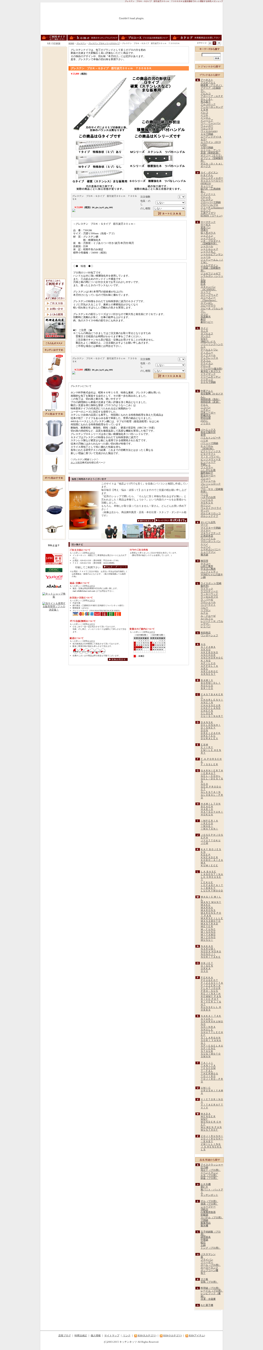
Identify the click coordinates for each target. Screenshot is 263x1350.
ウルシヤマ (207, 128)
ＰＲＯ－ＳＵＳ (209, 991)
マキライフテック (211, 533)
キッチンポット (209, 1195)
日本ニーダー (208, 412)
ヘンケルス (207, 500)
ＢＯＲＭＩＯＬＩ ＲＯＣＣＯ (211, 684)
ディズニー (207, 352)
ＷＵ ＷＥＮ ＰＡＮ (211, 1127)
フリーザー (207, 1262)
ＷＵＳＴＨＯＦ (209, 1130)
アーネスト (207, 80)
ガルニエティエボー (212, 178)
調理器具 (206, 1237)
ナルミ (204, 404)
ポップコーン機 (209, 1270)
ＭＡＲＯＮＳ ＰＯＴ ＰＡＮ (211, 914)
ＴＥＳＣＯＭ (208, 1068)
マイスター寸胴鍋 (211, 528)
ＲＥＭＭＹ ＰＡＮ (211, 996)
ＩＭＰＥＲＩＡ (209, 820)
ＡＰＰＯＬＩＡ (209, 666)
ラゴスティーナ (209, 591)
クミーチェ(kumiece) (212, 207)
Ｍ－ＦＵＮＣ (208, 929)
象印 (203, 319)
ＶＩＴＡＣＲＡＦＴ (212, 1104)
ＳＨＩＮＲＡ (208, 1027)
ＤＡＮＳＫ (207, 722)
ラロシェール (208, 602)
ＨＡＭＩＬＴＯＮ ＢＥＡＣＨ (211, 805)
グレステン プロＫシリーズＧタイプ (104, 43)
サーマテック (208, 222)
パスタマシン (208, 1254)
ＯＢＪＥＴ (207, 963)
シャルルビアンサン (212, 254)
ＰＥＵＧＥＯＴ (209, 980)
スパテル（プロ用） (212, 1217)
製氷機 (204, 1225)
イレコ (204, 112)
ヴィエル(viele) (209, 131)
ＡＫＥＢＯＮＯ (209, 652)
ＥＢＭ (204, 109)
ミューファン (208, 552)
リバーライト (208, 605)
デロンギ (206, 366)
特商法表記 (81, 1335)
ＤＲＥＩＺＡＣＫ (211, 733)
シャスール (207, 246)
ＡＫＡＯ (206, 649)
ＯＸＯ (204, 971)
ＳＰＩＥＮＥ (208, 1048)
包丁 (203, 1273)
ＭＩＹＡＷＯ (208, 934)
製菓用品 (206, 1223)
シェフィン (207, 235)
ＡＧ (203, 644)
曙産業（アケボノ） (212, 85)
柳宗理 (204, 561)
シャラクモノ (208, 251)
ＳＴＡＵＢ (207, 1051)
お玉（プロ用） (209, 1175)
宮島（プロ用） (209, 1282)
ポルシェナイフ (209, 516)
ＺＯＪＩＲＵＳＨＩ (212, 1136)
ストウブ (206, 292)
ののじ (204, 421)
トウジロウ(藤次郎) (211, 368)
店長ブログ (64, 1335)
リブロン (206, 610)
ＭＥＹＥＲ (207, 926)
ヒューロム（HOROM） (208, 447)
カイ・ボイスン (209, 172)
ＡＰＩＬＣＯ (208, 663)
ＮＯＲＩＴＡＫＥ (211, 957)
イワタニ (206, 117)
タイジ (204, 328)
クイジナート (208, 194)
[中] (214, 43)
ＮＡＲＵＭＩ (208, 949)
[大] (219, 43)
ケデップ (206, 210)
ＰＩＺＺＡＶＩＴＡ (212, 983)
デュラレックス (209, 358)
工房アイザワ (208, 213)
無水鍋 (204, 554)
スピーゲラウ (208, 305)
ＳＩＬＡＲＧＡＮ (211, 1037)
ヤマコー (206, 563)
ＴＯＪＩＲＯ (208, 1076)
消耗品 (204, 1209)
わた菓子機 (207, 1305)
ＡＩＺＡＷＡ (208, 647)
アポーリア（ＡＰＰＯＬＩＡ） (212, 97)
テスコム (206, 360)
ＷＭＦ (204, 339)
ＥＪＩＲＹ (207, 747)
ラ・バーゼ (207, 599)
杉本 (203, 284)
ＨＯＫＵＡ (207, 502)
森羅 (203, 281)
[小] (210, 43)
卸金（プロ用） (209, 1178)
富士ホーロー (208, 475)
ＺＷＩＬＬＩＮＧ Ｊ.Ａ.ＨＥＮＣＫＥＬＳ (211, 1147)
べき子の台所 (208, 497)
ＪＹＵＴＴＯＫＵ (211, 840)
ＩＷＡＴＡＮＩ (209, 828)
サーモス (206, 224)
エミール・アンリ (211, 150)
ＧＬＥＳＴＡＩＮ (211, 792)
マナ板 (204, 1279)
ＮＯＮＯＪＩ (208, 954)
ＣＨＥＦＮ (207, 710)
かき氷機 (206, 1184)
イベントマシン (209, 1172)
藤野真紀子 (207, 473)
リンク (126, 1335)
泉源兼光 (206, 316)
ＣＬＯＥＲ (207, 713)
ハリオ (204, 440)
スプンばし (207, 303)
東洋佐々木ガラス (211, 371)
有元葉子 (206, 101)
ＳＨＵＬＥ (207, 1029)
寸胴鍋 (204, 1220)
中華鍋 (204, 1240)
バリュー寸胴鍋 (209, 443)
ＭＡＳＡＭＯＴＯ (211, 921)
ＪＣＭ (204, 843)
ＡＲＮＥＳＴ (208, 674)
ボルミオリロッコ (211, 513)
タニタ (204, 331)
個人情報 (96, 1335)
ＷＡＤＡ (206, 1113)
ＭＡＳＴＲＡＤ (209, 923)
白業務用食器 (208, 1212)
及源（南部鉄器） (211, 153)
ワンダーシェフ (209, 635)
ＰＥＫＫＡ (207, 977)
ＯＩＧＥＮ (207, 966)
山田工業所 (207, 566)
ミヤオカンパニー (211, 549)
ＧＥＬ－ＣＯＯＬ (211, 776)
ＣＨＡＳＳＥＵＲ (211, 705)
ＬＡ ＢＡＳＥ (208, 871)
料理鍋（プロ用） (211, 1288)
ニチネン (206, 410)
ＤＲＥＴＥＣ (208, 735)
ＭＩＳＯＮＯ (208, 932)
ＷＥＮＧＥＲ (208, 1116)
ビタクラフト (208, 454)
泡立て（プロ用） (211, 1170)
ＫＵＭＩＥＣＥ (209, 865)
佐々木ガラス (208, 233)
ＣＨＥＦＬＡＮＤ (211, 708)
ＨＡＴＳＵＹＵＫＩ (212, 812)
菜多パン (206, 227)
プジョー (206, 478)
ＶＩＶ (204, 1107)
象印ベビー (207, 322)
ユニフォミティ (209, 572)
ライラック (207, 588)
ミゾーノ (206, 546)
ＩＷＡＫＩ (207, 826)
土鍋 (203, 1245)
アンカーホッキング (212, 107)
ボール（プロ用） (211, 1265)
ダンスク (206, 336)
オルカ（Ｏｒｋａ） (212, 163)
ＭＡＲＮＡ (207, 907)
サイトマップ (111, 1335)
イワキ (204, 115)
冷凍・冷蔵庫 (208, 1299)
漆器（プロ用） (209, 1204)
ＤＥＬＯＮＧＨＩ (211, 725)
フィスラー (207, 467)
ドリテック (207, 379)
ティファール (208, 355)
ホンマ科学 (76, 462)
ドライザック (208, 374)
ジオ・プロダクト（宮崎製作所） (211, 242)
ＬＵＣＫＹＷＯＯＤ (212, 890)
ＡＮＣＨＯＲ (208, 655)
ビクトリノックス (211, 451)
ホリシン (206, 505)
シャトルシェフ (209, 249)
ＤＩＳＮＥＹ (208, 727)
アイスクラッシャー (212, 1164)
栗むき (204, 1187)
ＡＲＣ (204, 668)
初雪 (203, 435)
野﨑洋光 (206, 415)
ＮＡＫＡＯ (207, 946)
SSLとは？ (54, 545)
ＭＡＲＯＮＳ (208, 910)
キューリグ (207, 186)
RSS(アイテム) (197, 1335)
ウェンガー (207, 126)
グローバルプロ (209, 205)
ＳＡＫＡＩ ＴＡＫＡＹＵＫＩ (211, 1017)
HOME (71, 43)
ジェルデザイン (209, 265)
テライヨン (207, 363)
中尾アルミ (207, 391)
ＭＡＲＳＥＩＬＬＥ (212, 918)
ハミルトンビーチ (211, 437)
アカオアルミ (208, 82)
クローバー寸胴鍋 (211, 202)
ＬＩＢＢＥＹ (208, 888)
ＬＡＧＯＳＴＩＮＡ (212, 874)
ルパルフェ (207, 618)
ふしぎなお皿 (208, 470)
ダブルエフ (207, 333)
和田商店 (206, 632)
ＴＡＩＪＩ (207, 1063)
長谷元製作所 (208, 432)
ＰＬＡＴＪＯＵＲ (211, 988)
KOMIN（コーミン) (211, 215)
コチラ (92, 553)
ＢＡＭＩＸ (207, 680)
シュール (206, 257)
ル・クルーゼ (208, 616)
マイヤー (206, 530)
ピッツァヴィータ (211, 459)
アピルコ (206, 93)
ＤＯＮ (204, 730)
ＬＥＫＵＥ (207, 882)
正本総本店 (207, 536)
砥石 (203, 1242)
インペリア (207, 120)
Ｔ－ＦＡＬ (207, 1071)
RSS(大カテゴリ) (147, 1335)
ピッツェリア (208, 462)
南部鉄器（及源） (211, 402)
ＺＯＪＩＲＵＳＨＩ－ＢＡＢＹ (212, 1140)
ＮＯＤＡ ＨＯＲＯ (211, 951)
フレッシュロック (211, 484)
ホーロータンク (209, 1267)
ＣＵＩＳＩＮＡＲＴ (212, 716)
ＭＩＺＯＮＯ (208, 937)
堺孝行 (204, 230)
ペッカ (204, 494)
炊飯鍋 (204, 1215)
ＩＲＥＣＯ (207, 823)
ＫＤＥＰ (206, 854)
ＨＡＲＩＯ (207, 809)
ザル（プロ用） (209, 1201)
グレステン (81, 43)
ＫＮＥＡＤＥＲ (209, 857)
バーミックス (208, 429)
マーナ (204, 525)
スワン (204, 314)
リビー (204, 607)
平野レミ (206, 465)
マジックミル (208, 538)
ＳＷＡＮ (206, 1056)
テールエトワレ (209, 349)
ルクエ (204, 613)
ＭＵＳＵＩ (207, 940)
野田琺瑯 (206, 418)
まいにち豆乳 (208, 522)
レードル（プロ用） (212, 1290)
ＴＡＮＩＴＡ (208, 1065)
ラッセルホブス (209, 597)
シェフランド (208, 238)
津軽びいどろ (208, 341)
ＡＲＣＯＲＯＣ (209, 671)
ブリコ (204, 486)
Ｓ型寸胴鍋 (207, 147)
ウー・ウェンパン (211, 123)
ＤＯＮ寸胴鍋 (208, 382)
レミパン (206, 626)
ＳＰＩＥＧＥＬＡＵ (212, 1045)
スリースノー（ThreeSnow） (209, 299)
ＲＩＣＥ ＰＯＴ (210, 999)
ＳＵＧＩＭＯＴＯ (211, 1054)
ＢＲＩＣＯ (207, 688)
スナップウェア (209, 295)
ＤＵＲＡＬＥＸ (209, 738)
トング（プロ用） (211, 1248)
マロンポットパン (211, 541)
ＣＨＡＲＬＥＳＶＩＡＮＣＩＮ (212, 701)
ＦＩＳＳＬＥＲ (209, 764)
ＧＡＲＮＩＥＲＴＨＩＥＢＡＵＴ (212, 772)
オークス (206, 166)
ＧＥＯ (204, 784)
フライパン (207, 1259)
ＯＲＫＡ (206, 968)
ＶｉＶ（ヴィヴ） (211, 456)
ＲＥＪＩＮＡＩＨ (211, 993)
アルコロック (208, 104)
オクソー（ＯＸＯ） (212, 155)
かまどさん (207, 175)
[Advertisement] (54, 105)
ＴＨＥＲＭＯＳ (209, 1073)
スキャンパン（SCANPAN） (209, 288)
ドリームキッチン (211, 377)
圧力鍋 (204, 1167)
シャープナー (208, 1206)
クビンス (206, 197)
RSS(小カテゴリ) (172, 1335)
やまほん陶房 (208, 569)
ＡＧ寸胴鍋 (207, 134)
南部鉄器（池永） (211, 399)
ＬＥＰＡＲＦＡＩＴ (212, 885)
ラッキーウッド (209, 594)
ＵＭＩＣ (206, 1088)
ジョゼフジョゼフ (211, 273)
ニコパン (206, 407)
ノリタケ (206, 423)
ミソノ (204, 544)
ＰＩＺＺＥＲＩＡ (211, 985)
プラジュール (208, 481)
